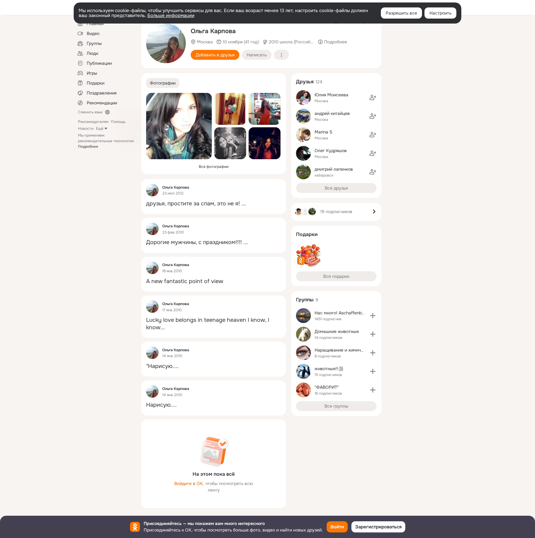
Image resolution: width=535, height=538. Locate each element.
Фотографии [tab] (163, 83)
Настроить (440, 13)
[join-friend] (372, 97)
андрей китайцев (332, 113)
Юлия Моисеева (331, 95)
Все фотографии (213, 166)
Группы (305, 299)
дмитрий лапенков (334, 169)
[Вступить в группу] (372, 315)
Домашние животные (337, 331)
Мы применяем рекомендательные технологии (106, 141)
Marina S (323, 132)
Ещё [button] (99, 128)
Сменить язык (90, 112)
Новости (86, 128)
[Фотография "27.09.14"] (179, 126)
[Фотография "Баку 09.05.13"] (166, 43)
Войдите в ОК (188, 483)
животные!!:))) (329, 368)
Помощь (118, 121)
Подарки (307, 234)
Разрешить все (401, 13)
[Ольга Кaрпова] (152, 190)
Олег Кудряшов (331, 150)
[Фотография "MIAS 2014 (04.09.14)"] (265, 109)
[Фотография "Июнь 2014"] (265, 143)
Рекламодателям (93, 121)
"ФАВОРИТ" (327, 387)
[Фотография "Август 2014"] (230, 143)
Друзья (305, 81)
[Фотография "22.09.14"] (230, 109)
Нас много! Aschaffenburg (341, 313)
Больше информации (170, 15)
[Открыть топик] (213, 203)
